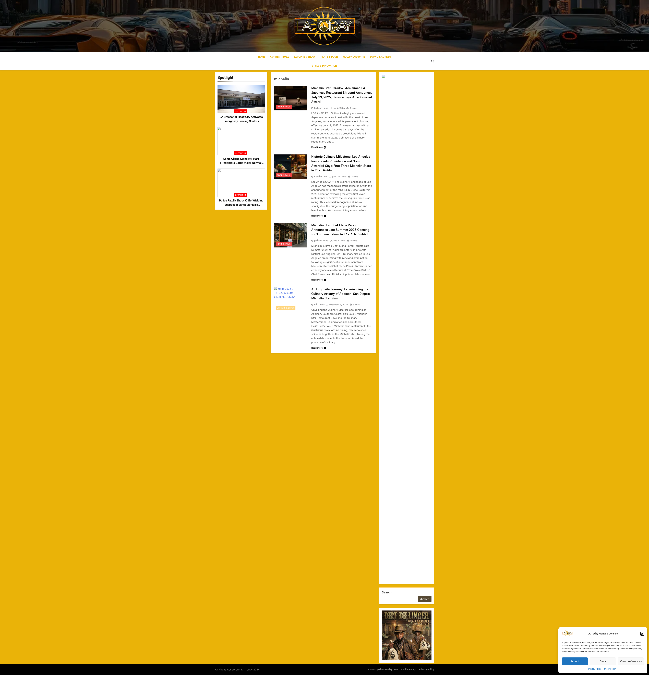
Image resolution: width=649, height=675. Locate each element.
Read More (317, 147)
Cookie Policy (408, 669)
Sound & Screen (380, 56)
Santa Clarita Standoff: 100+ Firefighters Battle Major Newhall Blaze (241, 163)
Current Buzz (279, 56)
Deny (603, 661)
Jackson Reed (321, 108)
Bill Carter (319, 304)
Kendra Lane (321, 176)
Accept (574, 661)
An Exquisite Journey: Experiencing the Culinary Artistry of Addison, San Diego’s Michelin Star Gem (340, 293)
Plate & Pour (329, 56)
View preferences (631, 661)
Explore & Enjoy (305, 56)
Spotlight (240, 111)
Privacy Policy (594, 669)
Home (261, 56)
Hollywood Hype (354, 56)
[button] (642, 633)
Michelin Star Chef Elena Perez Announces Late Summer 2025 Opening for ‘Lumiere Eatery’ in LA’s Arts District (340, 229)
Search (386, 592)
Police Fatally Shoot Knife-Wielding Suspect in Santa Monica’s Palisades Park (241, 205)
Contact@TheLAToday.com (383, 669)
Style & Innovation (324, 65)
